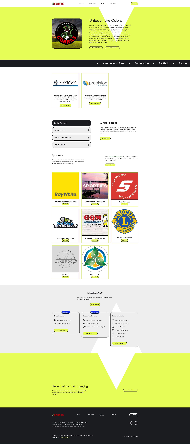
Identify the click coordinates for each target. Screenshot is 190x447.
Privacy (136, 436)
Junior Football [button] (60, 123)
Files (102, 3)
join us (134, 3)
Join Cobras (105, 138)
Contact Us (110, 165)
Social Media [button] (59, 145)
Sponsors (92, 3)
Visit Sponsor (65, 105)
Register (134, 414)
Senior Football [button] (60, 130)
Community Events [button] (62, 137)
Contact (112, 3)
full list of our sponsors (114, 156)
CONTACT (113, 414)
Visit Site (65, 203)
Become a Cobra (96, 47)
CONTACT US (95, 304)
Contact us (112, 47)
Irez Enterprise (65, 437)
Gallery (81, 3)
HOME (78, 414)
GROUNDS (91, 414)
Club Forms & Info (128, 436)
